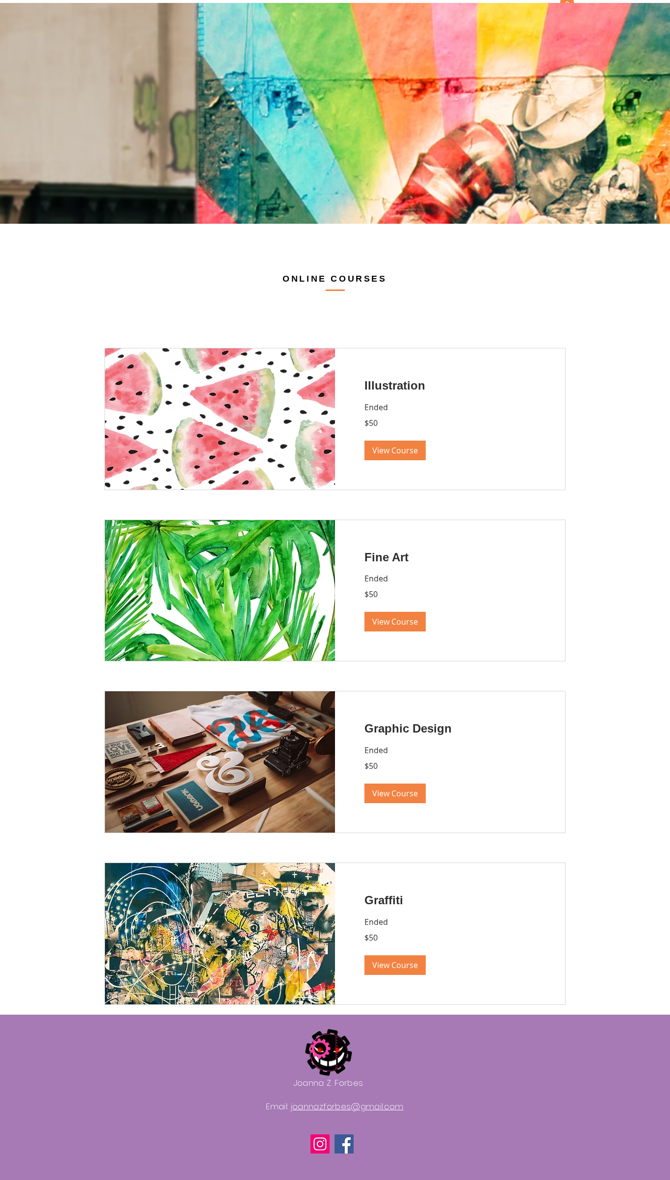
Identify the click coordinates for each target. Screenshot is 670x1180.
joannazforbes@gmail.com (347, 1106)
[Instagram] (320, 1144)
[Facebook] (344, 1144)
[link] (450, 385)
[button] (395, 450)
